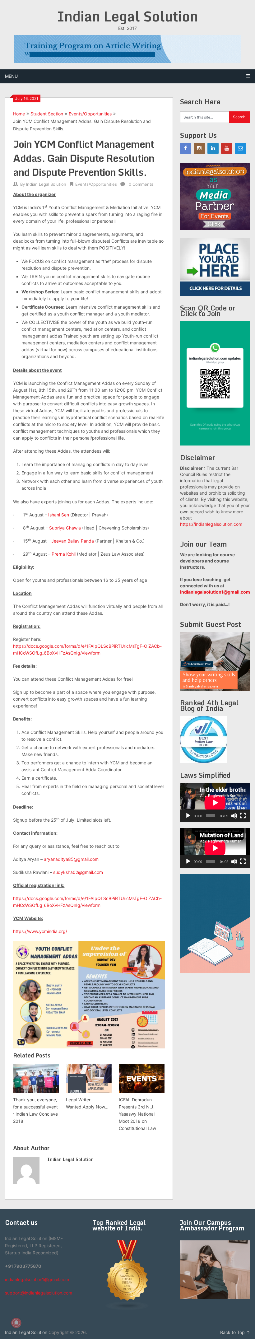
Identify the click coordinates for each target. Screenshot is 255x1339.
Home (19, 113)
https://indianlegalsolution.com (211, 524)
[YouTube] (226, 148)
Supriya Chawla (65, 527)
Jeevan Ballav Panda (72, 541)
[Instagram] (199, 148)
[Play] (188, 816)
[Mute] (234, 816)
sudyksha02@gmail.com (78, 872)
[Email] (240, 148)
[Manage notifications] (16, 1323)
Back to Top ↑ (235, 1332)
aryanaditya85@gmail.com (71, 859)
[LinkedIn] (213, 148)
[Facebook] (185, 148)
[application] (215, 802)
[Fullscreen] (243, 816)
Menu (11, 76)
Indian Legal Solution (127, 16)
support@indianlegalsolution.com (38, 1292)
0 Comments (141, 184)
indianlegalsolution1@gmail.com (215, 592)
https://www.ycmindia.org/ (40, 931)
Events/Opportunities (90, 113)
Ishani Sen (58, 514)
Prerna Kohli (64, 554)
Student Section (46, 113)
